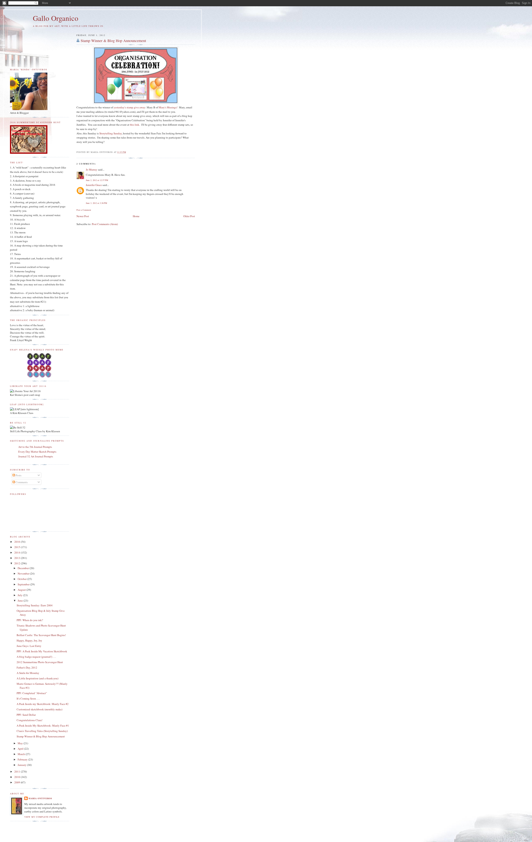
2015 (17, 547)
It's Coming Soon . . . (28, 698)
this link (134, 124)
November (24, 573)
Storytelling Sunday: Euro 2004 (35, 605)
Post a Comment (83, 209)
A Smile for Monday (28, 673)
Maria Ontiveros (40, 798)
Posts (18, 475)
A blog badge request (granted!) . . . (36, 657)
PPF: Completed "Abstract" (32, 693)
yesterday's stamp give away (129, 107)
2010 (17, 777)
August (22, 590)
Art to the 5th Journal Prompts (35, 447)
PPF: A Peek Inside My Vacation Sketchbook (42, 651)
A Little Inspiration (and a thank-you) (37, 678)
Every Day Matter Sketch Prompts (37, 451)
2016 (17, 542)
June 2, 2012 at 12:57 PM (97, 180)
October (22, 579)
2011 (17, 771)
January (22, 765)
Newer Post (82, 216)
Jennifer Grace (94, 185)
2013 (17, 558)
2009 (17, 782)
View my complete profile (41, 816)
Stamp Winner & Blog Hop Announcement (113, 40)
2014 (17, 552)
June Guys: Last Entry (29, 646)
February (23, 759)
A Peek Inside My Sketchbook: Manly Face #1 (43, 725)
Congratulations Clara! (29, 720)
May (20, 743)
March (22, 754)
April (21, 748)
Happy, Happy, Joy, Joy (29, 640)
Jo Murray (91, 169)
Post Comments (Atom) (105, 224)
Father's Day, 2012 (27, 667)
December (24, 568)
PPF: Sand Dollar (26, 715)
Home (136, 216)
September (24, 584)
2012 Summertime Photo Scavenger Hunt (40, 662)
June (20, 600)
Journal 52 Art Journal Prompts (35, 456)
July (20, 595)
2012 (17, 563)
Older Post (189, 216)
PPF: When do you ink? (30, 620)
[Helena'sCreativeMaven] (39, 376)
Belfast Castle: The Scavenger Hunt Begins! (41, 635)
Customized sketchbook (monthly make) (39, 709)
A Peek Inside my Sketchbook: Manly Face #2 (43, 704)
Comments (21, 482)
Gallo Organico (55, 18)
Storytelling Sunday (110, 133)
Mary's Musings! (168, 107)
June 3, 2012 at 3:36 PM (96, 203)
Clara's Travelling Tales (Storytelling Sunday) (42, 731)
